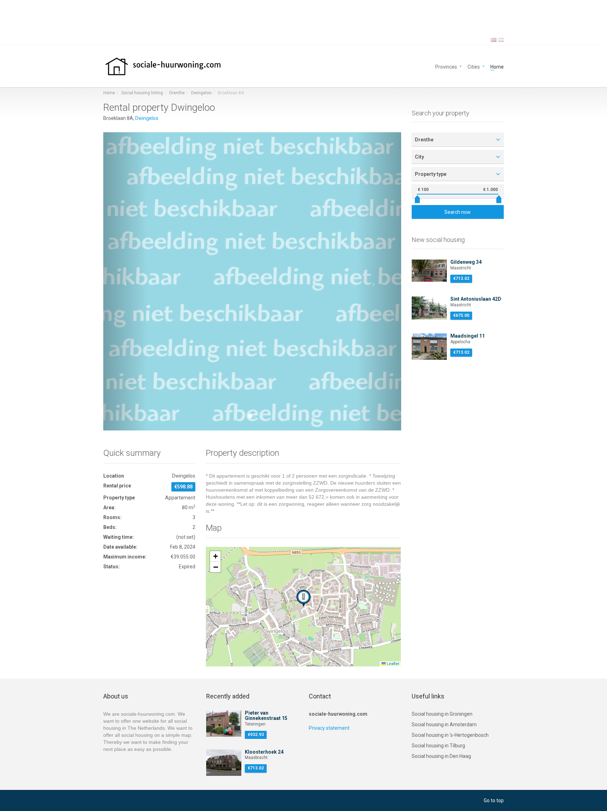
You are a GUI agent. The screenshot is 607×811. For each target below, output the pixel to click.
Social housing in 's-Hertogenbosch (450, 735)
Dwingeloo (201, 92)
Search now (457, 212)
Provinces (446, 66)
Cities (474, 66)
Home (497, 66)
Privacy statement (329, 728)
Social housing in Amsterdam (444, 724)
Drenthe (177, 92)
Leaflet (392, 664)
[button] (125, 281)
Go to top (494, 800)
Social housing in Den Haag (441, 756)
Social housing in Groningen (442, 714)
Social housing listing (142, 92)
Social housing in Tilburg (438, 745)
